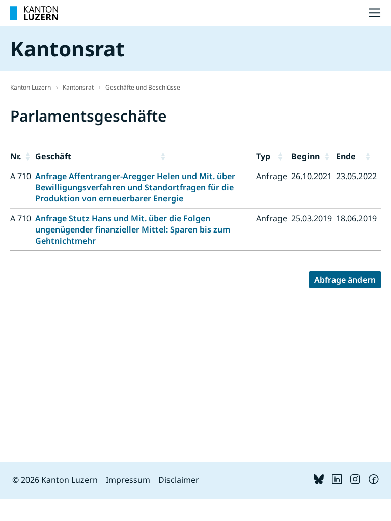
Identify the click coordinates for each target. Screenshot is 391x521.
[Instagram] (355, 481)
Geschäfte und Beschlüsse (142, 87)
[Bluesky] (319, 481)
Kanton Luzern (30, 87)
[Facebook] (374, 481)
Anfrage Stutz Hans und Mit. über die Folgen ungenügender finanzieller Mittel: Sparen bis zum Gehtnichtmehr (132, 229)
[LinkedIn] (337, 481)
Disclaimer (178, 479)
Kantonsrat (78, 87)
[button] (28, 156)
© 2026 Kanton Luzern (55, 479)
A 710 (20, 176)
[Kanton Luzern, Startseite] (34, 13)
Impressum (128, 479)
